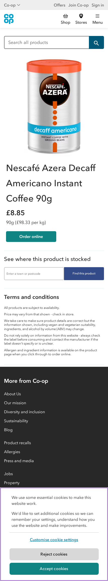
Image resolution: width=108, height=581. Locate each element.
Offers (59, 4)
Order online (31, 236)
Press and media (19, 460)
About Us (12, 393)
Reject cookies (53, 554)
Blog (8, 429)
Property (12, 482)
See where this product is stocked (47, 259)
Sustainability (16, 420)
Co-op (10, 4)
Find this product (84, 273)
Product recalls (17, 442)
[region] (54, 534)
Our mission (15, 402)
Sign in (98, 4)
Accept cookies (54, 568)
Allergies (12, 451)
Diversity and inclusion (24, 411)
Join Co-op (78, 4)
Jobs (8, 473)
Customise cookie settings (54, 539)
